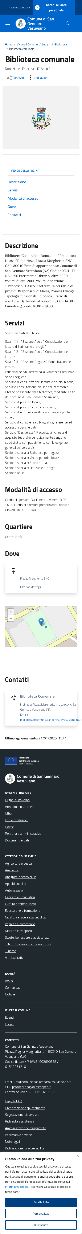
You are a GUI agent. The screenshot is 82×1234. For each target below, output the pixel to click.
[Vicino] (77, 1155)
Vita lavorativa (15, 957)
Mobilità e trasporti (18, 930)
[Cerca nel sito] (68, 24)
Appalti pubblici (15, 883)
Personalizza (41, 1213)
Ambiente (12, 870)
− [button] (10, 618)
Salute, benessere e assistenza (27, 937)
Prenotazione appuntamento (25, 1107)
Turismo (10, 950)
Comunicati (13, 987)
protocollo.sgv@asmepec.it (31, 1086)
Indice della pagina (25, 170)
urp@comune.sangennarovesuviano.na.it (42, 1081)
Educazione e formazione (22, 910)
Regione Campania (19, 7)
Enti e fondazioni (16, 820)
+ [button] (10, 611)
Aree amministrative (19, 806)
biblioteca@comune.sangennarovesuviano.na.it (51, 719)
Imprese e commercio (20, 923)
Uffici (8, 813)
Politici (9, 826)
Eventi (9, 1017)
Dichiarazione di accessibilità (24, 1148)
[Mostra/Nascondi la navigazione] (7, 23)
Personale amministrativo (23, 833)
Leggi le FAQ (13, 1101)
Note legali (12, 1141)
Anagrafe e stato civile (20, 876)
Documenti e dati (17, 840)
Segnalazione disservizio (22, 1114)
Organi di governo (17, 799)
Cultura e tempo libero (20, 903)
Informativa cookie (16, 1186)
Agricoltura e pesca (18, 863)
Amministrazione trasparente (25, 1128)
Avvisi (9, 980)
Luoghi (9, 1024)
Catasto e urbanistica (20, 897)
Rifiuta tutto (41, 1225)
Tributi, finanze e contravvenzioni (28, 944)
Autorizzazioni (15, 890)
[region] (41, 1193)
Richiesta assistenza (19, 1121)
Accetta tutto (41, 1202)
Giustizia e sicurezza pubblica (25, 917)
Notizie (10, 994)
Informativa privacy (18, 1134)
